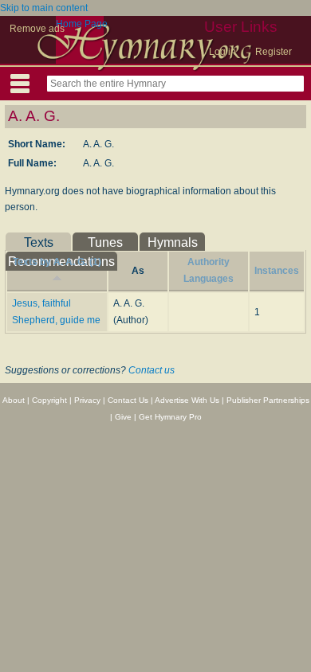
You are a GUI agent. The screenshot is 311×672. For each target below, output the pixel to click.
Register (273, 51)
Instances (276, 270)
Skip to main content (44, 8)
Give (123, 416)
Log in (222, 51)
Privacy (87, 400)
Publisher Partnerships (267, 400)
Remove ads (37, 28)
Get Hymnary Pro (170, 416)
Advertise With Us (187, 400)
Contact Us (128, 400)
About (13, 400)
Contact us (151, 370)
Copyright (49, 400)
